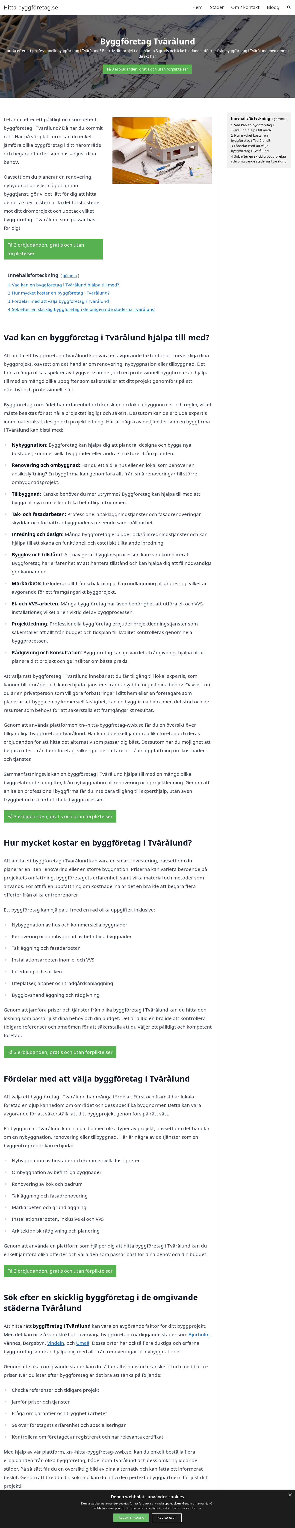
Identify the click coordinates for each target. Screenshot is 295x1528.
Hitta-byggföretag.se (31, 7)
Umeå (82, 1343)
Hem (197, 7)
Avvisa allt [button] (167, 1518)
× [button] (290, 1495)
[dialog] (147, 1509)
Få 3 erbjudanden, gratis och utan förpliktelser (147, 69)
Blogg (273, 7)
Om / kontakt (245, 7)
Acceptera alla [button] (131, 1518)
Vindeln (55, 1343)
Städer (217, 7)
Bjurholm (199, 1334)
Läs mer (196, 1508)
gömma (70, 275)
